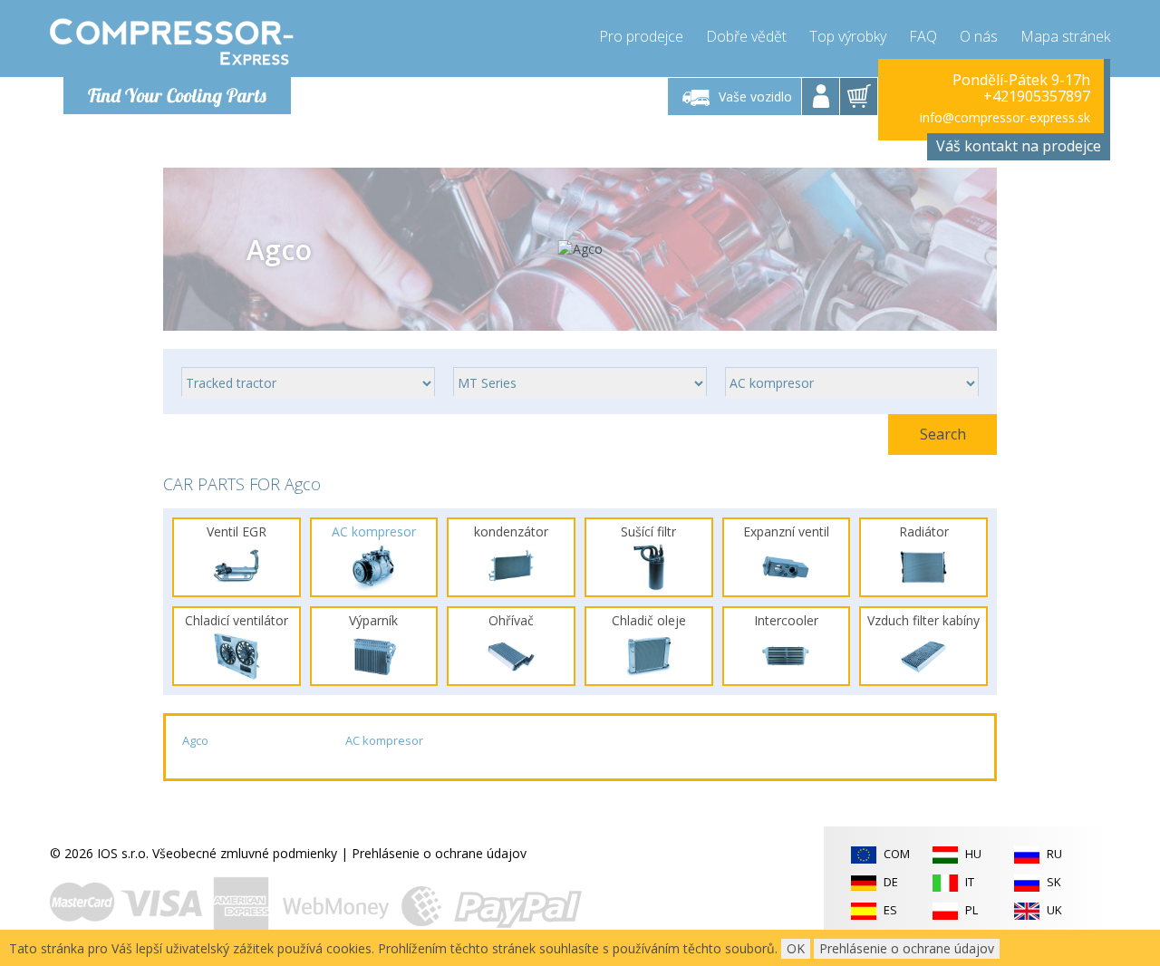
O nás (979, 36)
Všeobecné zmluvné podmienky (244, 853)
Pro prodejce (641, 36)
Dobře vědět (746, 36)
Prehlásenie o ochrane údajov (439, 853)
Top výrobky (847, 36)
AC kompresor (384, 740)
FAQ (923, 36)
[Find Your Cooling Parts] (172, 41)
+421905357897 (1036, 96)
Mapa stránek (1065, 36)
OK (796, 948)
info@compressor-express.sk (1005, 117)
